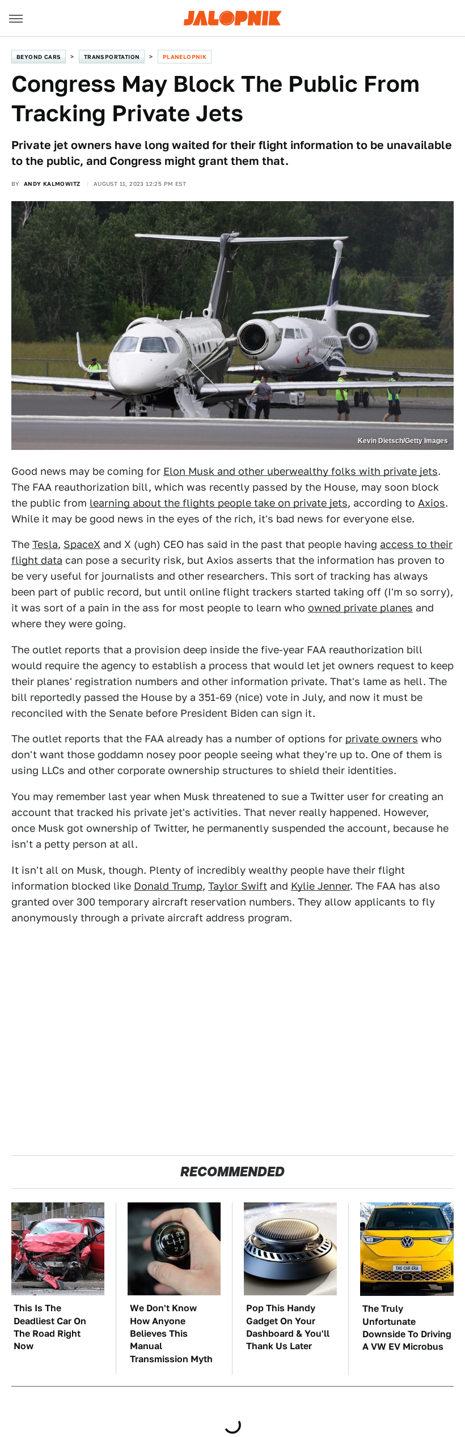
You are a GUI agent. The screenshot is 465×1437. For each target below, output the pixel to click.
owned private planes (360, 608)
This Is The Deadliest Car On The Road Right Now (50, 1327)
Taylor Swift (237, 886)
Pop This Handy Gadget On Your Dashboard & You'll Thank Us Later (287, 1327)
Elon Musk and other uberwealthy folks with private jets (300, 471)
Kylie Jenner (320, 886)
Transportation (112, 56)
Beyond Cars (38, 56)
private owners (381, 739)
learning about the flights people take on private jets (219, 503)
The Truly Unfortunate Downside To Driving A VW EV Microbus (406, 1327)
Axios (431, 503)
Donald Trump (168, 886)
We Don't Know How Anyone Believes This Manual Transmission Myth (171, 1333)
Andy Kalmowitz (52, 183)
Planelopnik (184, 56)
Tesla (45, 544)
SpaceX (82, 544)
